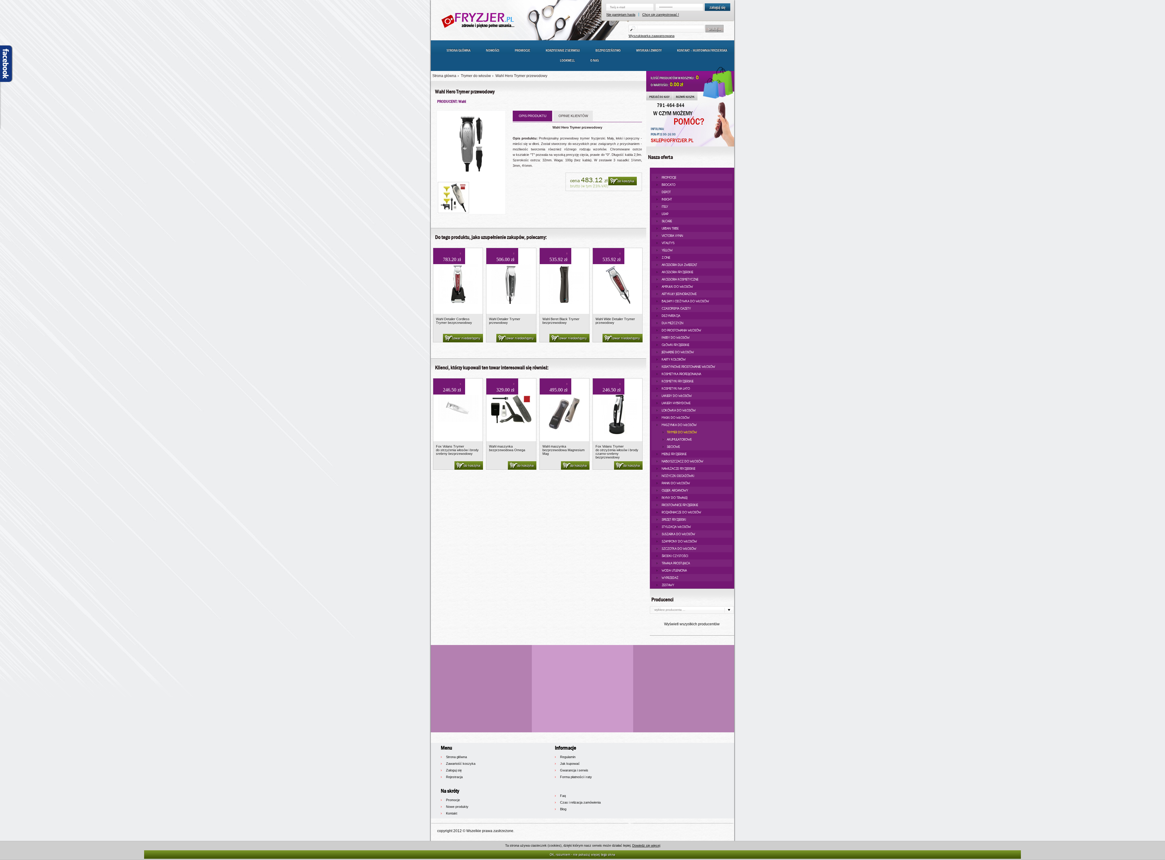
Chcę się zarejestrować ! (660, 14)
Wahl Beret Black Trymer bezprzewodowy (560, 320)
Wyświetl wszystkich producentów (692, 624)
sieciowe (673, 446)
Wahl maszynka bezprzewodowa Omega (507, 448)
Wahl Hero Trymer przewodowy (521, 76)
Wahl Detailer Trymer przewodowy (504, 320)
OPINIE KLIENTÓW (573, 116)
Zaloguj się (454, 770)
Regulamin (568, 757)
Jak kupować (570, 763)
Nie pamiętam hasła (620, 14)
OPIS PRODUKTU (532, 116)
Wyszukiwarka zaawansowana (651, 36)
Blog (563, 809)
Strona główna (459, 50)
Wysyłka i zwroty (649, 50)
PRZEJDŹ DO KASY (659, 97)
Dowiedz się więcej (646, 845)
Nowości (492, 50)
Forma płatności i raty (576, 777)
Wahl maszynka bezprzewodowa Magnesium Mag (563, 450)
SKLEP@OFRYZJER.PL (672, 140)
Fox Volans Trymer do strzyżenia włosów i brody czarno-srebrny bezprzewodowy (617, 452)
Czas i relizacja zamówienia (580, 802)
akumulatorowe (679, 439)
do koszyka (625, 181)
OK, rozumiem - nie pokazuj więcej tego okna (582, 854)
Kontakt (451, 813)
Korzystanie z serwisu (563, 50)
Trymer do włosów (476, 76)
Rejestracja (454, 777)
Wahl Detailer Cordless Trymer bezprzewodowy (454, 320)
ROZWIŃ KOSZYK (685, 97)
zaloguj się (717, 7)
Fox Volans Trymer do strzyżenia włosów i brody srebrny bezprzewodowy (457, 450)
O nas (594, 60)
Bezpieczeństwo (608, 50)
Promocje (522, 50)
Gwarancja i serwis (574, 770)
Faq (563, 796)
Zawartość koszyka (460, 763)
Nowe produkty (457, 806)
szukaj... (714, 29)
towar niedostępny (466, 338)
